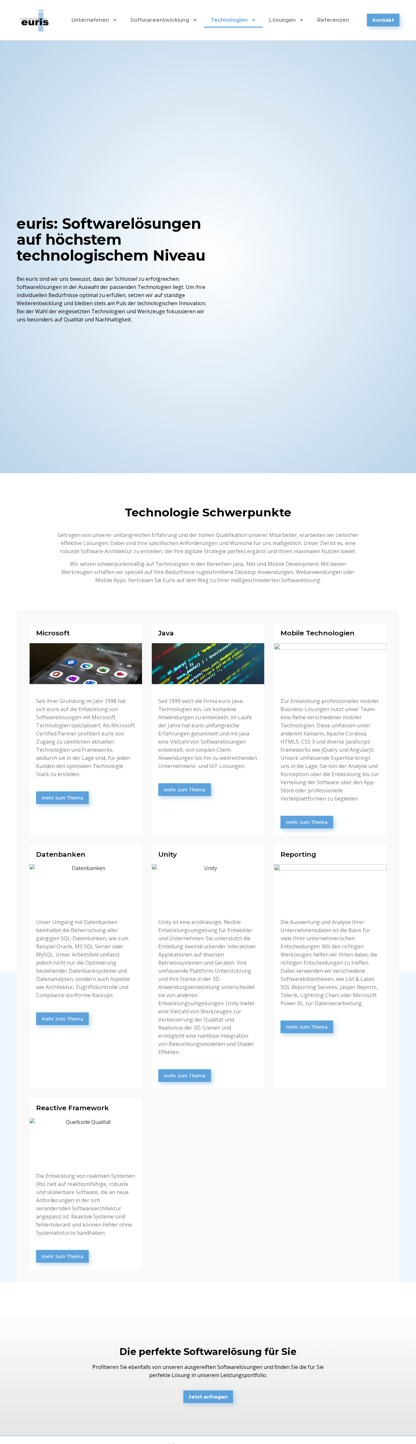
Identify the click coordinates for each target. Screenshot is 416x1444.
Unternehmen (90, 20)
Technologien (229, 20)
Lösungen (282, 20)
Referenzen (333, 20)
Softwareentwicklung (159, 20)
